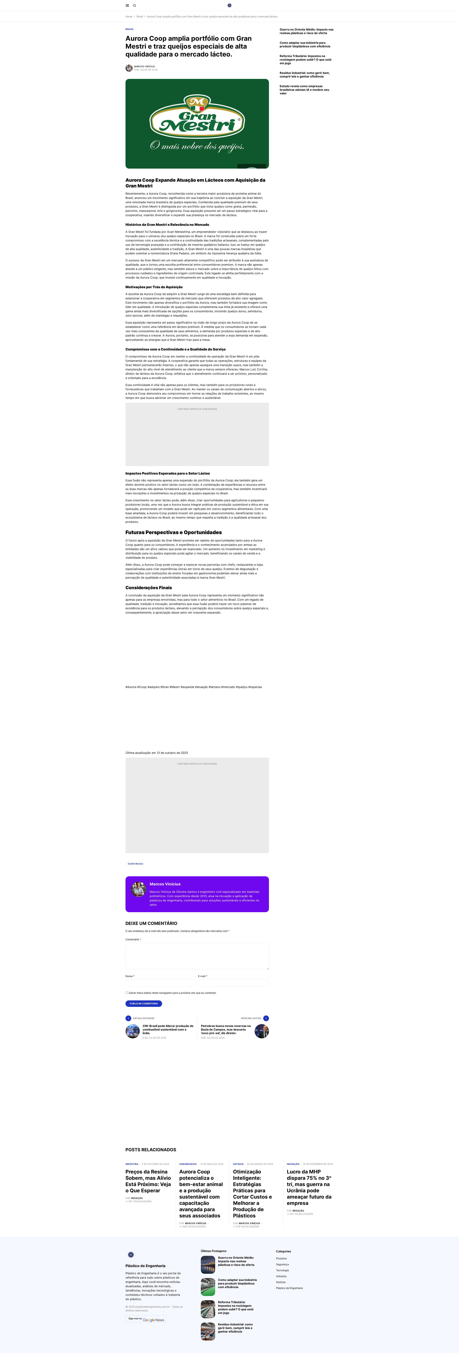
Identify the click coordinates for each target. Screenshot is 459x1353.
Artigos (238, 1164)
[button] (127, 5)
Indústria (132, 1164)
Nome (130, 976)
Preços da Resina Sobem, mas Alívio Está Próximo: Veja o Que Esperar (148, 1181)
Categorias (283, 1251)
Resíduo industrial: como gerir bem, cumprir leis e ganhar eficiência (305, 74)
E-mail (202, 976)
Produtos (281, 1258)
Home (129, 16)
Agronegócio (188, 1164)
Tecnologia (282, 1270)
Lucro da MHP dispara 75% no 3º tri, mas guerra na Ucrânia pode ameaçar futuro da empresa (309, 1187)
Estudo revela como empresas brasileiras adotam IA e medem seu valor (304, 89)
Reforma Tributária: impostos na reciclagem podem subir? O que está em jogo (305, 59)
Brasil (140, 16)
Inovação (293, 1164)
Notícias (281, 1282)
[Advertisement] (197, 438)
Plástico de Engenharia (289, 1288)
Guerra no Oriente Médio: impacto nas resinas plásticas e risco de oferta (306, 31)
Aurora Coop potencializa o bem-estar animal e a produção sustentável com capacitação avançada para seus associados (201, 1194)
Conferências (135, 863)
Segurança (282, 1264)
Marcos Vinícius (144, 66)
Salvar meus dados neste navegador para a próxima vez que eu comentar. (172, 992)
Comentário (133, 939)
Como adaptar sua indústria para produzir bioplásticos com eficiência (305, 44)
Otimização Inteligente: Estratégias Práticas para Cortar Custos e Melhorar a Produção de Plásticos (252, 1194)
